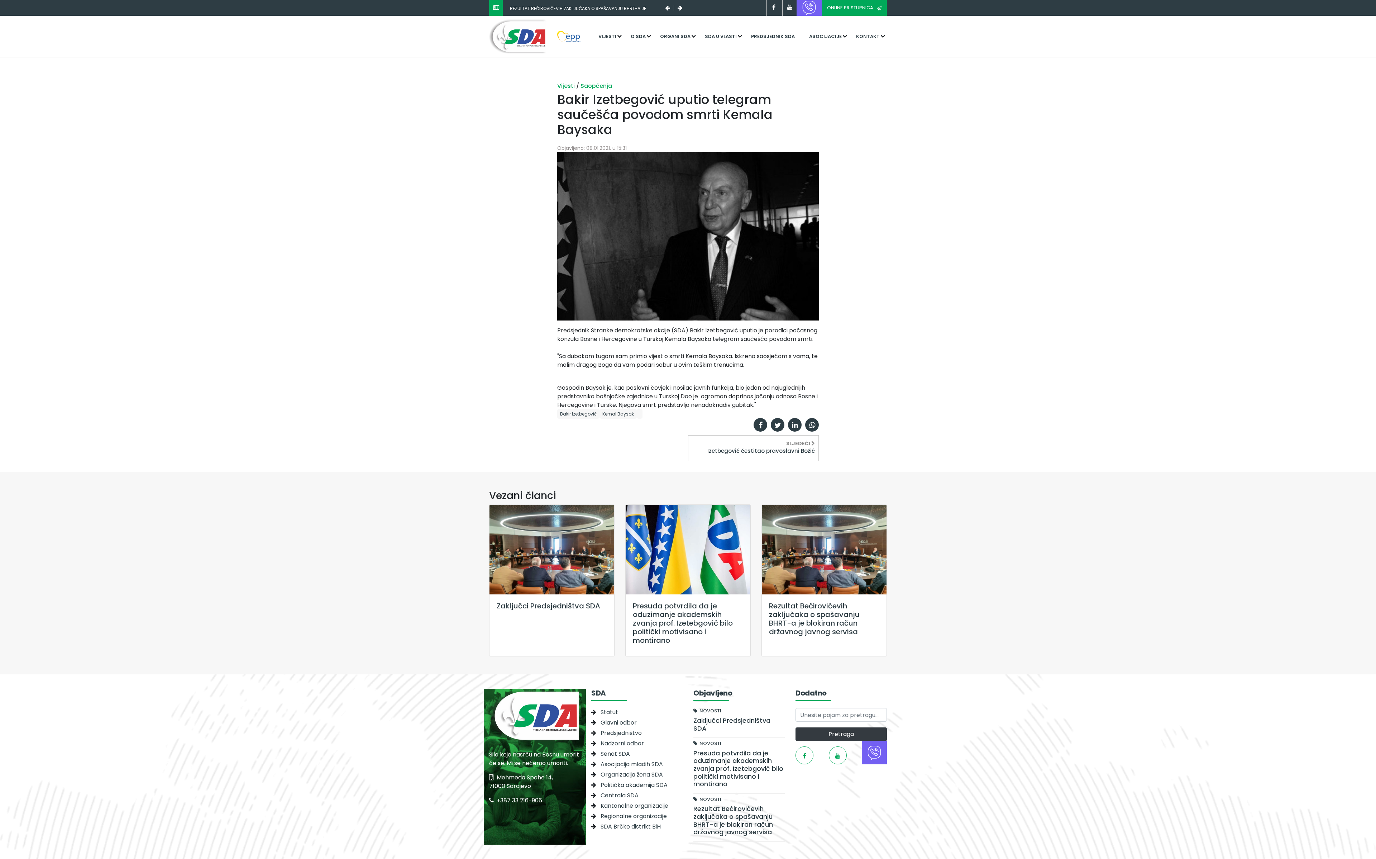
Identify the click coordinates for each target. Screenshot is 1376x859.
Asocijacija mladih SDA (632, 764)
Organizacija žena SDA (632, 774)
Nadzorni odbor (622, 743)
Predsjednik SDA (773, 36)
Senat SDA (615, 754)
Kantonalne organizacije (634, 806)
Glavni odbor (619, 722)
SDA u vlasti (721, 36)
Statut (609, 712)
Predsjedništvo (621, 733)
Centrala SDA (620, 795)
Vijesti (607, 36)
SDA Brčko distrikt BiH (631, 826)
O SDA (638, 36)
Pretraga (841, 734)
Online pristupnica (850, 7)
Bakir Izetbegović (578, 414)
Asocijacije (825, 36)
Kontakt (868, 36)
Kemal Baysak (618, 414)
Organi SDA (675, 36)
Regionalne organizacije (634, 816)
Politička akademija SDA (634, 785)
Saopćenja (596, 86)
